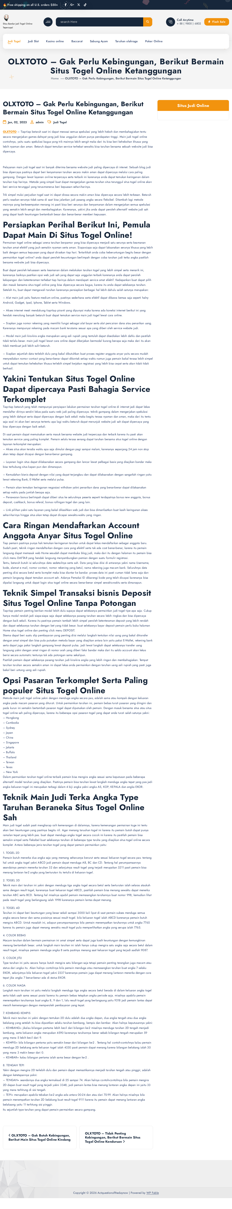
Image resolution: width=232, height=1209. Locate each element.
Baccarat (76, 41)
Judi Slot (33, 41)
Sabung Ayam (99, 41)
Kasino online (55, 41)
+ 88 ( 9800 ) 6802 (189, 24)
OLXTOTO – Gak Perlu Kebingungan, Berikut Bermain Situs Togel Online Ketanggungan (123, 78)
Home (55, 78)
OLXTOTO (9, 132)
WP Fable (152, 1193)
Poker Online (154, 41)
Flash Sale (218, 22)
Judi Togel (14, 41)
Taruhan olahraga (126, 41)
